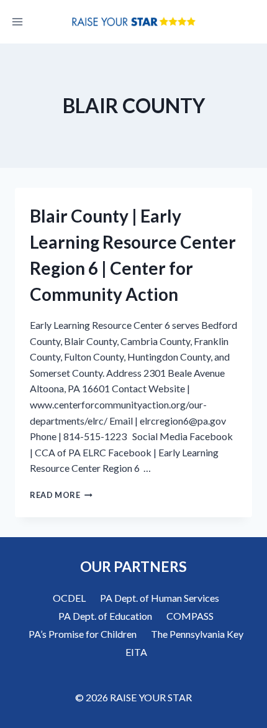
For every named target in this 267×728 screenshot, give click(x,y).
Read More (61, 495)
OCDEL (69, 598)
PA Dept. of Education (105, 616)
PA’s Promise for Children (83, 634)
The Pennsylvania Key (197, 634)
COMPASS (190, 616)
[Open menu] (17, 21)
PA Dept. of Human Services (159, 598)
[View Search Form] (249, 22)
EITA (136, 652)
